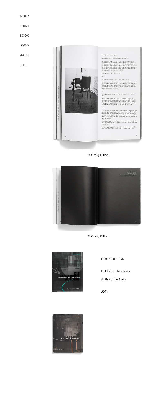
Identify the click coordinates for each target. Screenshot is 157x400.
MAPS (24, 55)
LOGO (24, 45)
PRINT (24, 25)
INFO (23, 65)
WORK (24, 16)
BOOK (24, 35)
